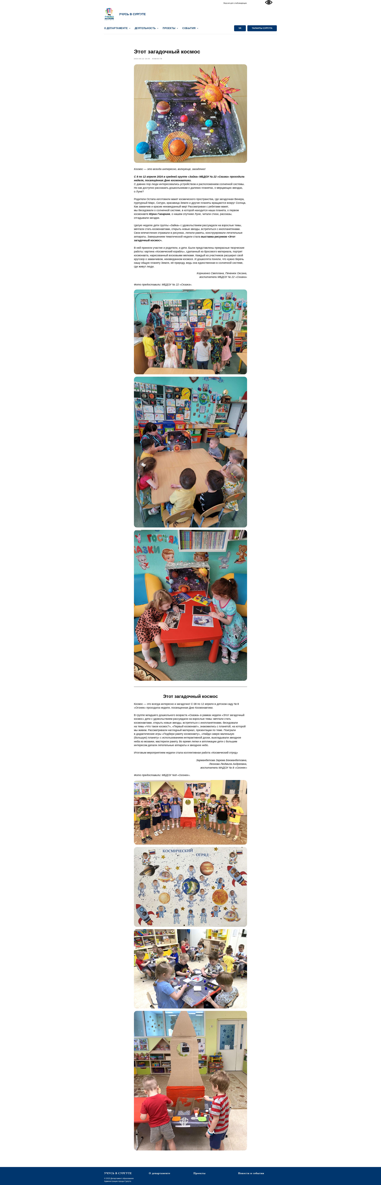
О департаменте (159, 1173)
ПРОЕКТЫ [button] (169, 28)
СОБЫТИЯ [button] (189, 28)
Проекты (199, 1173)
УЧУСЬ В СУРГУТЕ (132, 14)
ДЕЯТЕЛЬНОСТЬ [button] (146, 28)
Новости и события (251, 1173)
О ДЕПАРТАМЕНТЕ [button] (116, 28)
